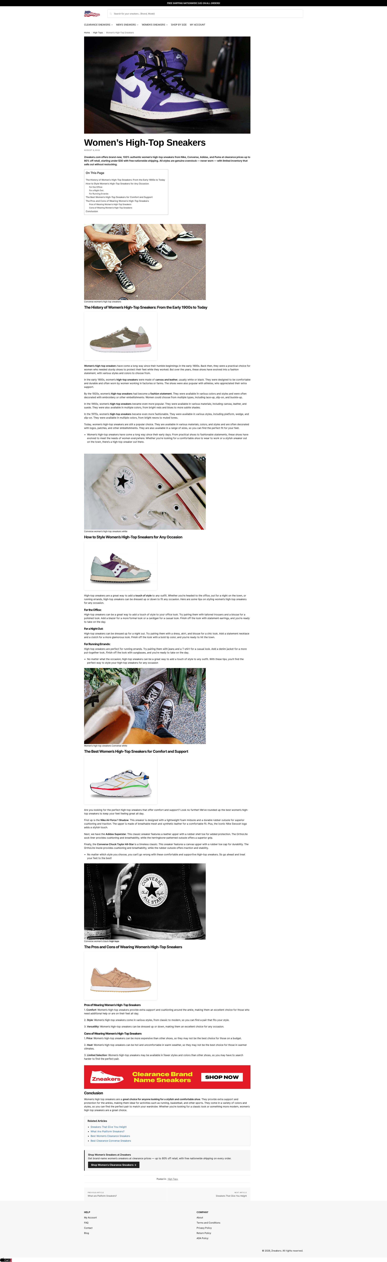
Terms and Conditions (208, 1222)
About (200, 1217)
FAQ (86, 1222)
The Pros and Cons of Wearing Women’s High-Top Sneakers (117, 201)
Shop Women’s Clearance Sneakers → (113, 1164)
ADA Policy (202, 1238)
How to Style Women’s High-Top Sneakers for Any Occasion (117, 183)
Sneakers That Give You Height (109, 1126)
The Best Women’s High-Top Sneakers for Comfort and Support (119, 197)
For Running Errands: (99, 193)
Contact (88, 1227)
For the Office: (96, 187)
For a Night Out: (96, 190)
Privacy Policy (204, 1227)
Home (87, 32)
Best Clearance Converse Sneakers (111, 1140)
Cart (8, 1260)
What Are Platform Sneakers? (107, 1131)
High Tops (98, 32)
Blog (86, 1233)
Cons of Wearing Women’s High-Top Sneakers (110, 207)
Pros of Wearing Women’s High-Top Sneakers (110, 204)
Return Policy (204, 1233)
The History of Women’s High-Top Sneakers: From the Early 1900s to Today (125, 179)
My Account (90, 1217)
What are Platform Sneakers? (102, 1195)
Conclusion (92, 211)
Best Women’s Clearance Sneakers (110, 1135)
